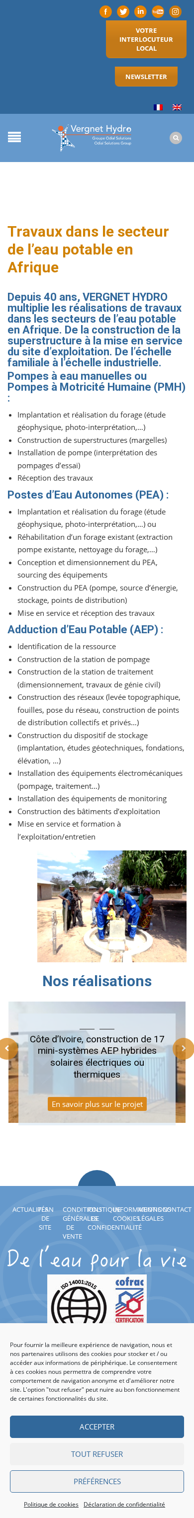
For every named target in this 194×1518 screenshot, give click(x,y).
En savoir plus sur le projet (97, 1104)
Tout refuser (97, 1454)
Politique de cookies (51, 1504)
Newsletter (146, 76)
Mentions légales (154, 1214)
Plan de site (45, 1218)
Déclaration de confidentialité (124, 1504)
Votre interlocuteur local (146, 39)
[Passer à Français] (158, 107)
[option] (97, 1068)
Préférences (97, 1481)
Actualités (30, 1209)
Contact (177, 1209)
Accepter (97, 1427)
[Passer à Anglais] (177, 107)
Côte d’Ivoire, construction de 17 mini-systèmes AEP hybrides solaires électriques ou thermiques (97, 1056)
